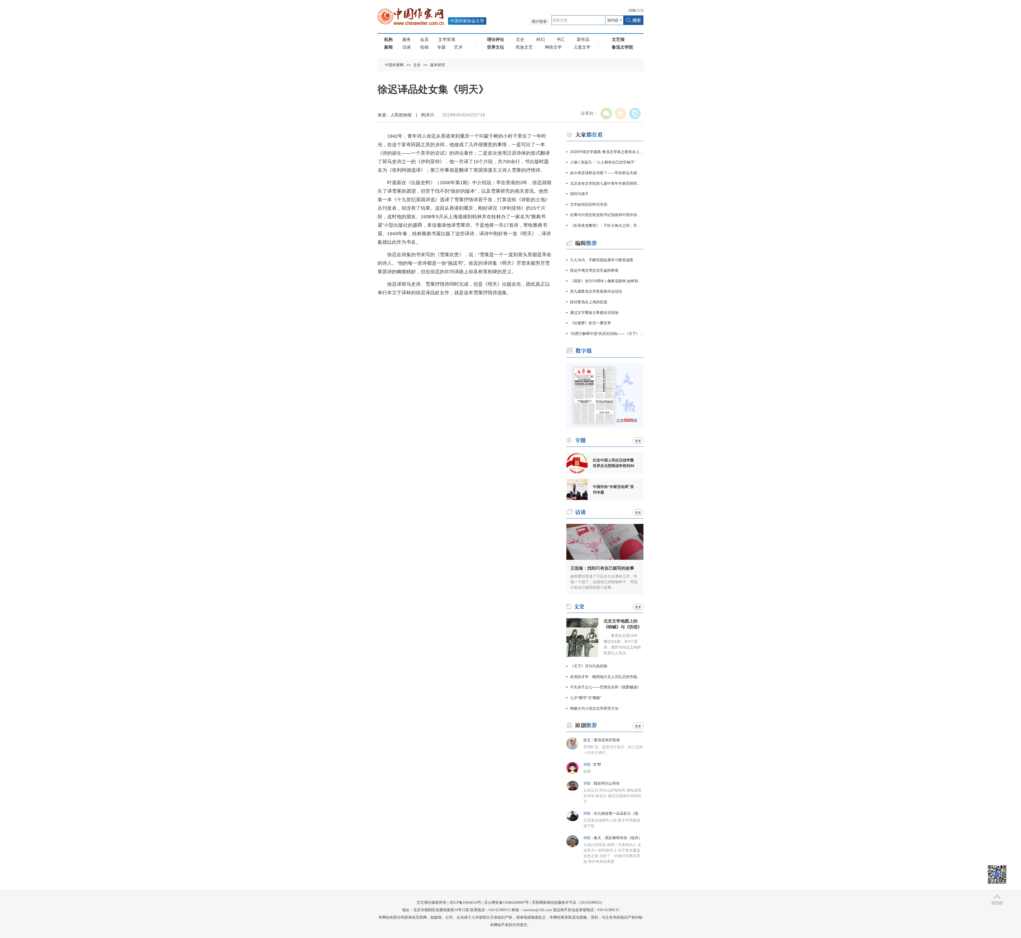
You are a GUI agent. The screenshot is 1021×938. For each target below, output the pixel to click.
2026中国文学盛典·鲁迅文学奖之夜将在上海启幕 (606, 152)
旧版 (636, 10)
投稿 (424, 47)
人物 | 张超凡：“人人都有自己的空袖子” (602, 162)
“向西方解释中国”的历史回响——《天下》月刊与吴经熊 (606, 333)
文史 (520, 39)
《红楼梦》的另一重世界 (590, 323)
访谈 (406, 47)
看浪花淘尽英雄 (607, 740)
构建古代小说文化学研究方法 (594, 708)
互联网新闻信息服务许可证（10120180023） (568, 903)
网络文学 (553, 47)
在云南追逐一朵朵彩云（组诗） (620, 813)
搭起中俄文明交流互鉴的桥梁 (594, 270)
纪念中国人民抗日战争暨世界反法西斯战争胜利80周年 (613, 463)
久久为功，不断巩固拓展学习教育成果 (601, 260)
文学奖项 (446, 39)
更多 (638, 441)
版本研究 (437, 65)
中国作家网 (394, 65)
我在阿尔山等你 (607, 783)
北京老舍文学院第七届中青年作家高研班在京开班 (606, 183)
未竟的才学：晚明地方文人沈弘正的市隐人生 (606, 677)
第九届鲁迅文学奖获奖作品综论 (596, 291)
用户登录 (539, 22)
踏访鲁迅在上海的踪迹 (588, 302)
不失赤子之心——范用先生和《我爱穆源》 (605, 687)
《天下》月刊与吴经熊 (588, 666)
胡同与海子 (579, 194)
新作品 (583, 39)
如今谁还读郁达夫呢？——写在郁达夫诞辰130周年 (606, 173)
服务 (406, 39)
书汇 (560, 39)
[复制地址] (635, 113)
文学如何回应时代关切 (588, 204)
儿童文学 (582, 47)
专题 (441, 47)
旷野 (597, 765)
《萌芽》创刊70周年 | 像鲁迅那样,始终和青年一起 (606, 281)
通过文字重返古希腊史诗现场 (594, 312)
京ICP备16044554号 (465, 903)
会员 (424, 39)
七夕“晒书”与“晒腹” (585, 698)
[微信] (606, 113)
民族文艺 (524, 47)
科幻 (540, 39)
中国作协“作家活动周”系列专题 (613, 489)
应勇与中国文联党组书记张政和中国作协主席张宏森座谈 (606, 215)
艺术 (458, 47)
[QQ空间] (620, 113)
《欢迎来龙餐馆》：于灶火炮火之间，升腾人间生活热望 (606, 225)
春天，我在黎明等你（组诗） (618, 838)
